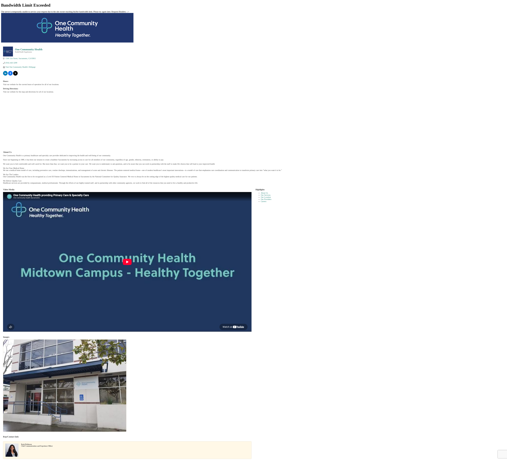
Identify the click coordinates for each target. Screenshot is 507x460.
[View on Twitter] (15, 75)
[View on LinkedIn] (5, 75)
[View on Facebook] (10, 75)
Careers (263, 201)
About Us (264, 193)
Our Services (265, 195)
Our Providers (266, 199)
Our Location (266, 197)
